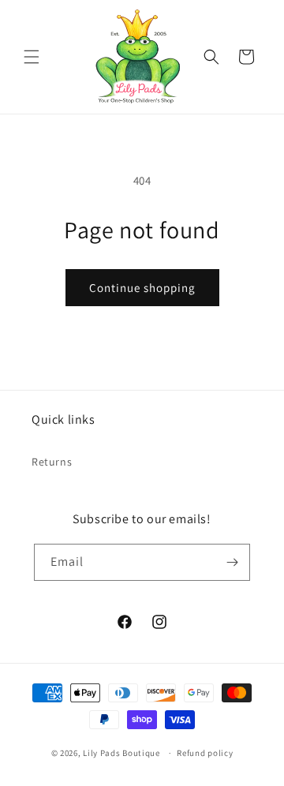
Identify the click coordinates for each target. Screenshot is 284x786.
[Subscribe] (232, 562)
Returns (52, 462)
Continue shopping (142, 287)
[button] (31, 56)
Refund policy (205, 752)
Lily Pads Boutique (121, 752)
